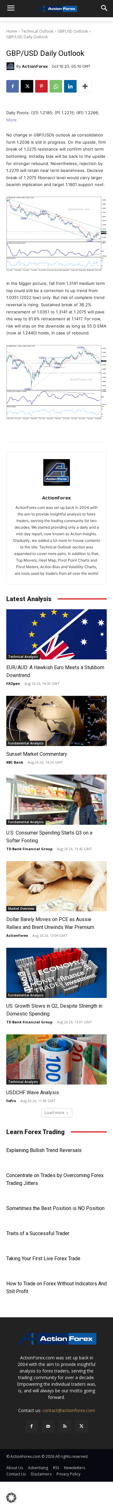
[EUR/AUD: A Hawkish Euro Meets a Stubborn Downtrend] (56, 634)
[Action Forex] (56, 8)
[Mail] (48, 1426)
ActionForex (35, 66)
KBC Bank (14, 762)
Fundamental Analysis (26, 743)
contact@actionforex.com (68, 1410)
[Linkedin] (70, 86)
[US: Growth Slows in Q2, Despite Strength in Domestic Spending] (56, 973)
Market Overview (21, 908)
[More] (85, 86)
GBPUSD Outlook (72, 31)
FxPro (11, 1100)
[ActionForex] (11, 66)
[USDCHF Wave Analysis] (56, 1059)
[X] (27, 86)
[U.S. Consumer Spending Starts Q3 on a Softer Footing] (56, 800)
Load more (54, 1112)
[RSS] (65, 1426)
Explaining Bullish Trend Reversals (44, 1150)
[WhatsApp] (56, 86)
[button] (11, 1497)
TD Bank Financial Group (29, 848)
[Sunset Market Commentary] (56, 721)
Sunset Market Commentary (36, 754)
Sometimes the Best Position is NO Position (55, 1208)
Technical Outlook (37, 31)
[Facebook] (12, 86)
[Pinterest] (41, 86)
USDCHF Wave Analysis (32, 1093)
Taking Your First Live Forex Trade (43, 1258)
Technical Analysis (23, 656)
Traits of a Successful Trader (37, 1233)
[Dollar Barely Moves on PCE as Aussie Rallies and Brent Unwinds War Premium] (56, 886)
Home (11, 31)
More (11, 119)
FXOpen (13, 683)
